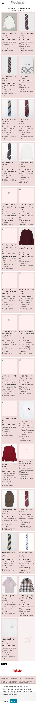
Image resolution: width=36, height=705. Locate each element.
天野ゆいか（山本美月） (26, 310)
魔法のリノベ (24, 44)
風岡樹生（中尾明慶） (10, 570)
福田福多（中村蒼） (9, 50)
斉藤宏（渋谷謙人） (26, 393)
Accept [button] (13, 701)
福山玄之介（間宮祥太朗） (27, 51)
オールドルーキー (26, 85)
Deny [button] (6, 701)
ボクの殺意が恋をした (10, 563)
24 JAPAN (24, 472)
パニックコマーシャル (10, 218)
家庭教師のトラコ (8, 44)
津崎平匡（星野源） (26, 440)
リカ (22, 218)
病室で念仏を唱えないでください (10, 346)
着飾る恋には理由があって (27, 519)
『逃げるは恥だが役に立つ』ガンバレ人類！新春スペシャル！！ (27, 432)
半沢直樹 (6, 429)
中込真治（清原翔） (9, 268)
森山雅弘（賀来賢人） (10, 435)
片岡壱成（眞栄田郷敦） (9, 614)
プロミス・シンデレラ (10, 607)
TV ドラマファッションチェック (18, 2)
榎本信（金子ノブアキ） (26, 183)
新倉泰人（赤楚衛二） (10, 224)
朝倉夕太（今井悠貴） (27, 478)
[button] (3, 696)
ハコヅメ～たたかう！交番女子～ (27, 565)
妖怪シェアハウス (26, 387)
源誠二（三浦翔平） (26, 572)
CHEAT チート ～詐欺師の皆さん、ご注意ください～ (9, 260)
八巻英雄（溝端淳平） (10, 529)
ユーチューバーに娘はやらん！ (27, 174)
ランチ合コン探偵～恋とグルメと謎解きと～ (27, 301)
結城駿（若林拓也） (9, 309)
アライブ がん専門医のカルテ (10, 301)
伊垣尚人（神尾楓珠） (27, 91)
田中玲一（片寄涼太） (10, 353)
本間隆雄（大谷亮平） (27, 224)
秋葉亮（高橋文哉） (26, 527)
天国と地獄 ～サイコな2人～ (10, 521)
